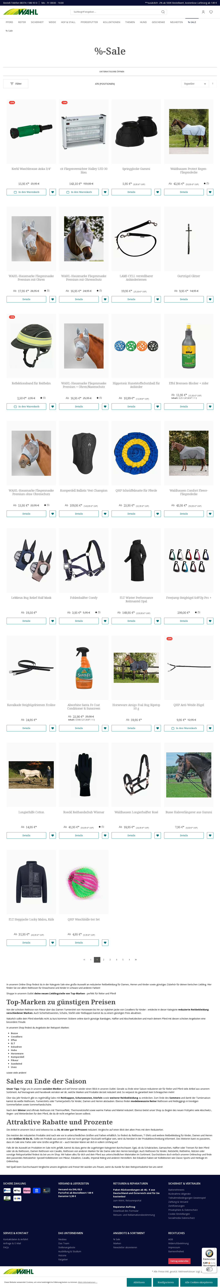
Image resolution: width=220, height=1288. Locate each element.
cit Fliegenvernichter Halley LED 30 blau (83, 170)
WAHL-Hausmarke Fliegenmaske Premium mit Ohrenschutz (83, 277)
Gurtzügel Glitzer (188, 276)
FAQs (6, 1247)
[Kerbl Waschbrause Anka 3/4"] (31, 131)
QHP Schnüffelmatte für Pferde (136, 490)
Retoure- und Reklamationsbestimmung (134, 1214)
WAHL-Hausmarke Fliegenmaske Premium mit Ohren (31, 277)
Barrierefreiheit (176, 1251)
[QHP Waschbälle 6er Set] (83, 882)
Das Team (63, 1243)
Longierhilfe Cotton (31, 812)
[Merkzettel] (211, 12)
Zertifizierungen (176, 1205)
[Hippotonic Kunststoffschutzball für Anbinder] (136, 346)
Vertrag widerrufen (179, 1261)
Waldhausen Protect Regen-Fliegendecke (188, 170)
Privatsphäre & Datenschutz (183, 1209)
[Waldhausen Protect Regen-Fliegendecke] (188, 131)
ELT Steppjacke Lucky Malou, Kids (31, 919)
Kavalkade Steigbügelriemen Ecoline (31, 705)
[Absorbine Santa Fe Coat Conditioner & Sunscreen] (83, 667)
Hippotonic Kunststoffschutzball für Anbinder (136, 385)
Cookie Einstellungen (179, 1213)
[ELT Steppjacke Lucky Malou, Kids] (31, 882)
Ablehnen (139, 1282)
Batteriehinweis (176, 1189)
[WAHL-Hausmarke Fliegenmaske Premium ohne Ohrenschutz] (31, 453)
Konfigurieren (166, 1282)
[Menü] (215, 1250)
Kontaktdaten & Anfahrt (15, 1239)
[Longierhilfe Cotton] (31, 775)
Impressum (174, 1247)
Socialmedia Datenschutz (181, 1217)
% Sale (116, 1239)
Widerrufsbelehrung (178, 1243)
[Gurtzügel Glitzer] (188, 239)
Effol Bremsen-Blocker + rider (189, 383)
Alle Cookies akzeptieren (199, 1282)
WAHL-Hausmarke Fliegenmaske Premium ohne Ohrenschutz (31, 492)
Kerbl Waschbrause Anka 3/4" (31, 169)
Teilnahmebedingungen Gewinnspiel (187, 1197)
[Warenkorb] (216, 12)
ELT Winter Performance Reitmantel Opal (136, 599)
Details (131, 192)
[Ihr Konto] (203, 12)
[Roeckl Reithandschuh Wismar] (83, 775)
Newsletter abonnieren (125, 1247)
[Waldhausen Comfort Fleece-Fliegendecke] (188, 453)
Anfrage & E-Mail (12, 1243)
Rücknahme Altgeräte (179, 1193)
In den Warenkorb (29, 192)
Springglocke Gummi (136, 169)
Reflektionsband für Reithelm (31, 383)
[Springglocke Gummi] (136, 131)
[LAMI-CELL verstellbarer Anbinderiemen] (136, 239)
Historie (62, 1255)
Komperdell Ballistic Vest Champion (83, 490)
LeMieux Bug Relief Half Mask (31, 598)
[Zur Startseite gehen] (20, 12)
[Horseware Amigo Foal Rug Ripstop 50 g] (136, 667)
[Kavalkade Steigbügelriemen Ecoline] (31, 667)
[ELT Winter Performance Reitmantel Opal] (136, 560)
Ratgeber (63, 1259)
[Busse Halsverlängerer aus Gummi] (188, 775)
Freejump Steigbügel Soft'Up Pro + (188, 598)
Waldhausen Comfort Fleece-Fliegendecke (189, 492)
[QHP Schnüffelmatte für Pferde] (136, 453)
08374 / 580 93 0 (28, 2)
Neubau (62, 1239)
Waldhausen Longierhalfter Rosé (136, 812)
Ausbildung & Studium (69, 1251)
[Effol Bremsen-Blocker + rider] (188, 346)
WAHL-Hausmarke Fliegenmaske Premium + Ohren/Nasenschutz (83, 385)
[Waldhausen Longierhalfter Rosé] (136, 775)
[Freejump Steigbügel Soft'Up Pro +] (188, 560)
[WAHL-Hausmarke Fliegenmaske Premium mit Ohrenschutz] (83, 239)
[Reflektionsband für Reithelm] (31, 346)
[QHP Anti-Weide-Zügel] (188, 667)
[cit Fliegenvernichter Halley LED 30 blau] (83, 131)
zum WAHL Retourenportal (127, 1200)
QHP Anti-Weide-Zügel (189, 705)
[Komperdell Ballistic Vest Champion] (83, 453)
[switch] (209, 1269)
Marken (117, 1243)
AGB (170, 1239)
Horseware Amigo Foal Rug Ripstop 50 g (136, 706)
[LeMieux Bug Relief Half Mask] (31, 560)
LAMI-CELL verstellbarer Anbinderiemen (136, 277)
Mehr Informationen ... (87, 1282)
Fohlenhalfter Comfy (83, 598)
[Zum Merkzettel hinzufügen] (52, 192)
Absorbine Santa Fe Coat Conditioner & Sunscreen (83, 706)
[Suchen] (163, 12)
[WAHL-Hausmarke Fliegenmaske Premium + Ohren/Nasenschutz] (83, 346)
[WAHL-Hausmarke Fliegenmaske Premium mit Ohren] (31, 239)
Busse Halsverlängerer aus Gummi (189, 812)
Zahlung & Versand (178, 1201)
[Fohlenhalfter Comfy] (83, 560)
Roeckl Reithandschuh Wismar (83, 812)
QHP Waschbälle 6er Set (84, 919)
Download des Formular (126, 1210)
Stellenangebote (66, 1247)
